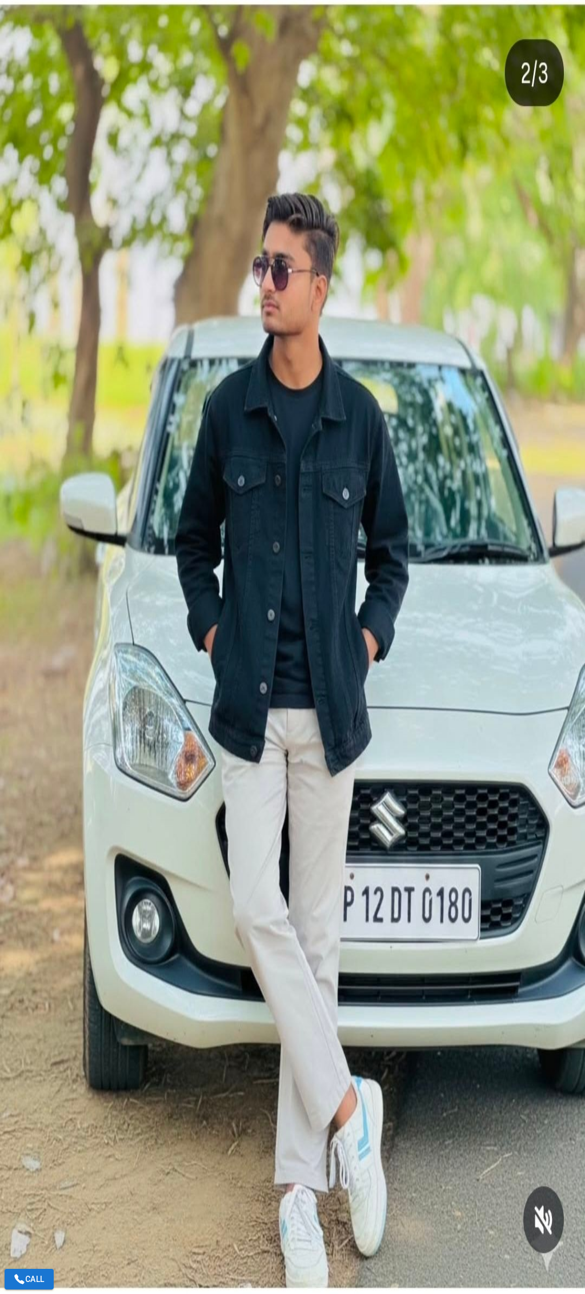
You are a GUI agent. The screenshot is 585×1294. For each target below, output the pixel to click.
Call (35, 1279)
